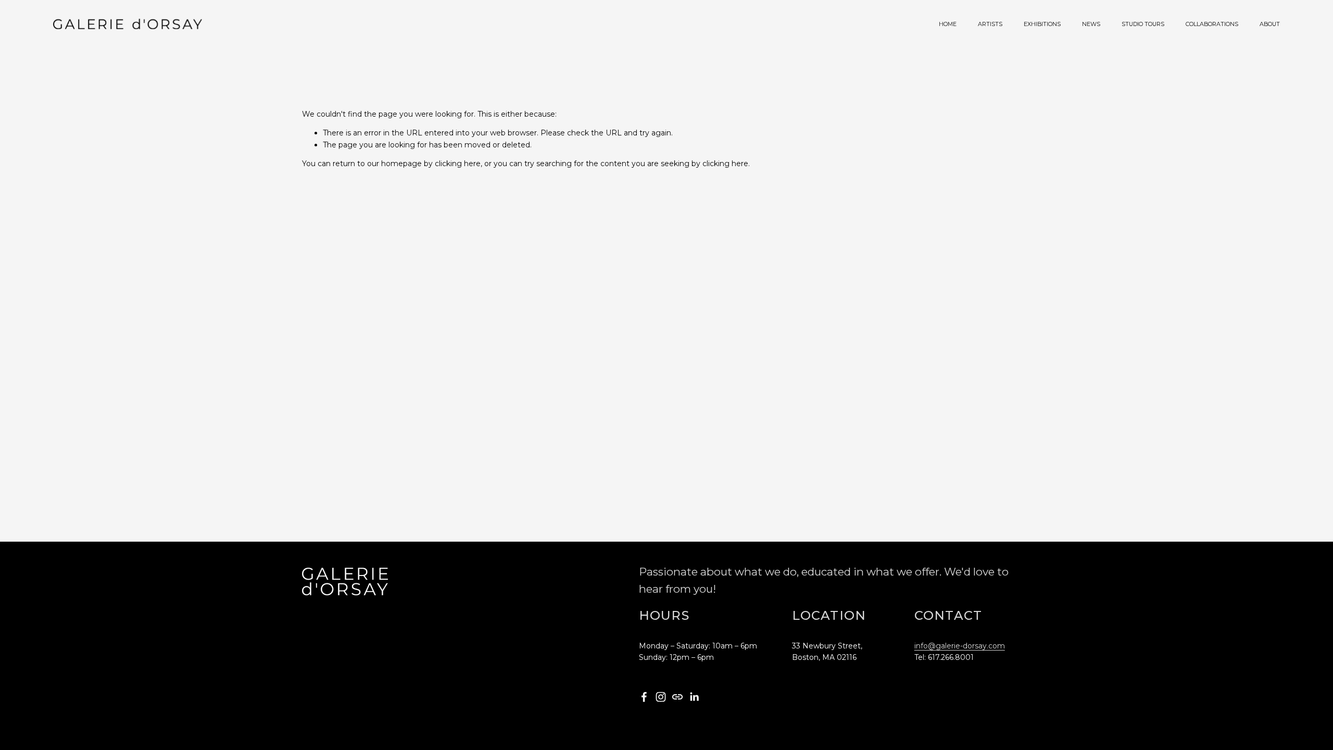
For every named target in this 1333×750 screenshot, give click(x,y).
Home (948, 24)
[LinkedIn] (694, 697)
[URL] (677, 697)
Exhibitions (1042, 24)
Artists (990, 24)
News (1091, 24)
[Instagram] (661, 697)
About (1270, 24)
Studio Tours (1143, 24)
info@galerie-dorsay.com (959, 646)
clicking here (458, 163)
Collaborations (1212, 24)
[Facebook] (644, 697)
